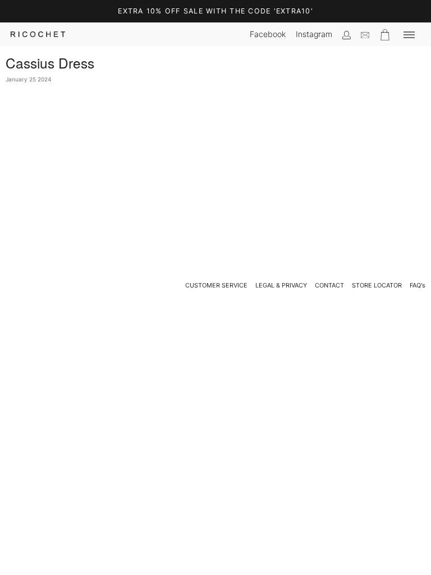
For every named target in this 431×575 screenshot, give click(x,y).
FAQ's (417, 285)
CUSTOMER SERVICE (216, 285)
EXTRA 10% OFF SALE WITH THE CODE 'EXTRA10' (215, 11)
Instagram (314, 34)
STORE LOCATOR (377, 285)
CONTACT (329, 285)
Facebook (268, 34)
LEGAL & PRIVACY (281, 285)
